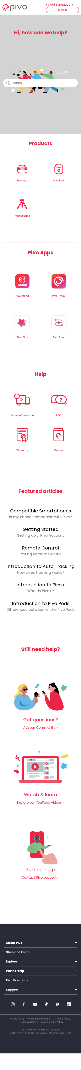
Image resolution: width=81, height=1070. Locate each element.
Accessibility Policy (52, 1022)
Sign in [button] (62, 10)
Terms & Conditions (38, 1018)
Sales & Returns (29, 1022)
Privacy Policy (16, 1018)
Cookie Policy (62, 1018)
